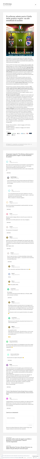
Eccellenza (12, 145)
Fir (14, 145)
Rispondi (9, 209)
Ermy (11, 364)
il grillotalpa (15, 144)
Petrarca (16, 145)
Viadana (22, 145)
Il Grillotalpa (7, 4)
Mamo (11, 236)
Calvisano (8, 145)
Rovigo (19, 145)
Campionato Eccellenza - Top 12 (24, 144)
